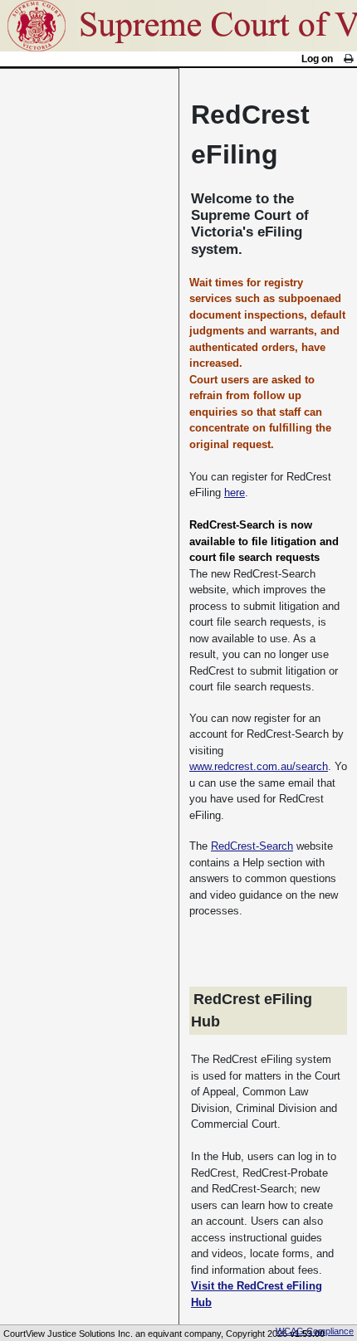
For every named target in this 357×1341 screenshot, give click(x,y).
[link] (348, 59)
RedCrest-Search (252, 846)
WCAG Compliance (315, 1331)
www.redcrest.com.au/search (258, 766)
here (234, 492)
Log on (317, 59)
